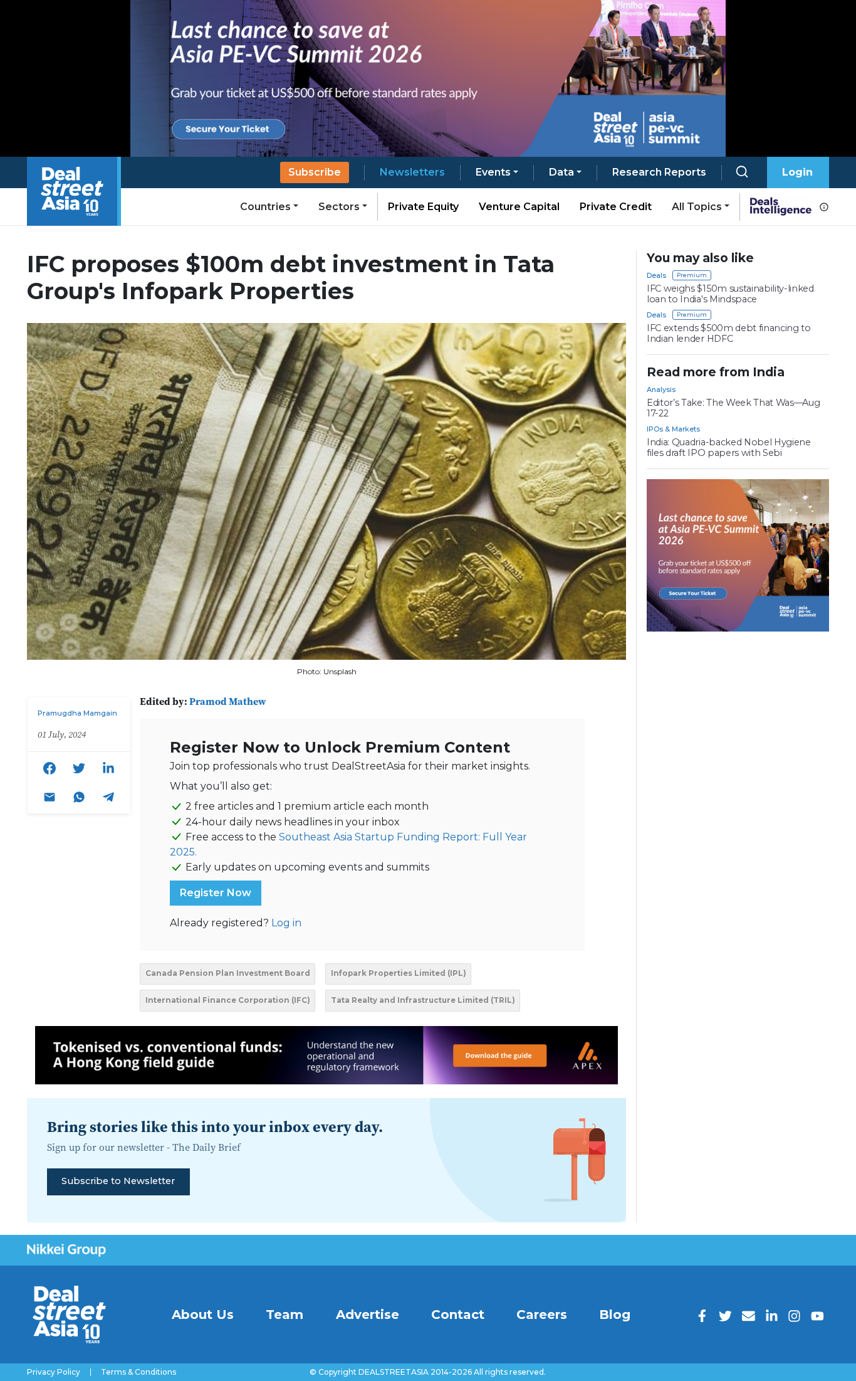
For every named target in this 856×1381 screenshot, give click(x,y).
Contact (457, 1314)
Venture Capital (519, 207)
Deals (656, 275)
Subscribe (314, 172)
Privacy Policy (53, 1372)
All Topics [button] (697, 207)
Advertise (367, 1314)
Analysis (661, 389)
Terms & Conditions (138, 1372)
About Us (203, 1314)
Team (284, 1314)
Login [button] (797, 172)
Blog (614, 1314)
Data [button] (561, 172)
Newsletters (412, 172)
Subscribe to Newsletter (118, 1181)
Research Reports (659, 172)
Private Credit (616, 207)
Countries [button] (265, 207)
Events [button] (493, 172)
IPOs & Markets (673, 429)
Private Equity (423, 207)
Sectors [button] (339, 207)
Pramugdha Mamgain (77, 713)
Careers (541, 1314)
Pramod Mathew (227, 701)
